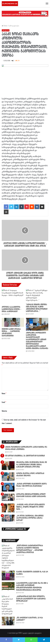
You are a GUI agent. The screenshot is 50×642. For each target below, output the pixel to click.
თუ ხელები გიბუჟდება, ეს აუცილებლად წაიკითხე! (25, 456)
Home (5, 26)
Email (4, 402)
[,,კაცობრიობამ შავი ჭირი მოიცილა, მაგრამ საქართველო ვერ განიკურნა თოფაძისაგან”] (8, 605)
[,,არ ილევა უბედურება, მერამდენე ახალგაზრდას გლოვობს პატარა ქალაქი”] (8, 519)
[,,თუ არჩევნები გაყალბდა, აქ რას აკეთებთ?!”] (8, 621)
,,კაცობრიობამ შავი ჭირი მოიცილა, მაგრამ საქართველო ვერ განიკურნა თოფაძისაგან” (31, 598)
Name (4, 393)
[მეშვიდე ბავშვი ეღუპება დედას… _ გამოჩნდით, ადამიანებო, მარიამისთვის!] (13, 322)
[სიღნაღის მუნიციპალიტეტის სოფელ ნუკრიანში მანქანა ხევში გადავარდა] (8, 497)
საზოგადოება (14, 26)
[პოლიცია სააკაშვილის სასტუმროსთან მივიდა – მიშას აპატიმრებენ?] (13, 297)
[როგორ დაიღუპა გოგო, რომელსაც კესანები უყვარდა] (8, 476)
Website (4, 411)
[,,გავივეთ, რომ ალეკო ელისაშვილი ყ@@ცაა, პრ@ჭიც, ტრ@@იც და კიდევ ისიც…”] (8, 508)
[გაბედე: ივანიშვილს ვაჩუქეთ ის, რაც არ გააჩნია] (8, 575)
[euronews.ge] (10, 3)
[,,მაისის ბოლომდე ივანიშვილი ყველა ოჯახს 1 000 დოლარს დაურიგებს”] (8, 487)
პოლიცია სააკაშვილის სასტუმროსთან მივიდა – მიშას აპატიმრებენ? (11, 309)
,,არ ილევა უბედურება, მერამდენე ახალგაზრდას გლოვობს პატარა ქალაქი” (29, 518)
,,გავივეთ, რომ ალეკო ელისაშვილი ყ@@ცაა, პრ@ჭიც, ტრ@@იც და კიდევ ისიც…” (30, 507)
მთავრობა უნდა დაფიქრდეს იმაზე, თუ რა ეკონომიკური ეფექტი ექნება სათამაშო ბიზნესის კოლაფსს (31, 464)
